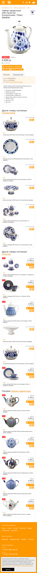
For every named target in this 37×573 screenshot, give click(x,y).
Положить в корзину (13, 66)
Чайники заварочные (19, 7)
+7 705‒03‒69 (9, 554)
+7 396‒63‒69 (9, 550)
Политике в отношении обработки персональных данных (19, 565)
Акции (4, 528)
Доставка (23, 528)
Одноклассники (14, 539)
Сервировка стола (7, 7)
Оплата (15, 528)
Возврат (29, 528)
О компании (5, 530)
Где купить (14, 530)
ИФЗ (28, 7)
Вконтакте (5, 539)
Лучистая (20, 82)
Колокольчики (13, 82)
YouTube (30, 539)
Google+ (23, 539)
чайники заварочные (21, 391)
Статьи (9, 528)
